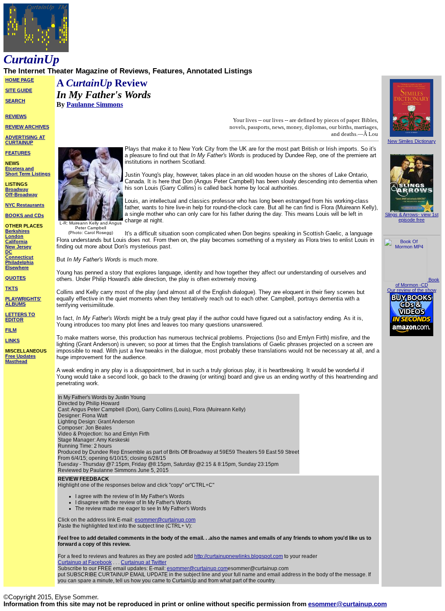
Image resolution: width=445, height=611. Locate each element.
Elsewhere (17, 267)
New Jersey (18, 246)
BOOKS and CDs (24, 215)
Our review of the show (411, 290)
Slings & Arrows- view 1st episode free (411, 217)
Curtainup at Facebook (85, 562)
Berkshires (17, 231)
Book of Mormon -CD (417, 282)
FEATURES (17, 152)
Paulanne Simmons (94, 104)
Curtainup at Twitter (143, 562)
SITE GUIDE (18, 90)
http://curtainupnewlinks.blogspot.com (238, 556)
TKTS (11, 288)
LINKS (12, 340)
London (14, 236)
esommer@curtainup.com (165, 520)
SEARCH (15, 100)
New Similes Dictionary (412, 141)
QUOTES (15, 278)
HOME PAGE (19, 80)
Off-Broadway (21, 194)
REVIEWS (16, 116)
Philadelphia (19, 262)
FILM (11, 330)
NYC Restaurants (24, 205)
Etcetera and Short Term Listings (27, 171)
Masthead (16, 361)
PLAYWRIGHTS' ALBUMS (23, 301)
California (16, 241)
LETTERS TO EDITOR (20, 317)
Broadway (16, 189)
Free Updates (20, 356)
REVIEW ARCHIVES (27, 126)
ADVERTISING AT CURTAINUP (25, 140)
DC (8, 251)
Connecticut (19, 257)
